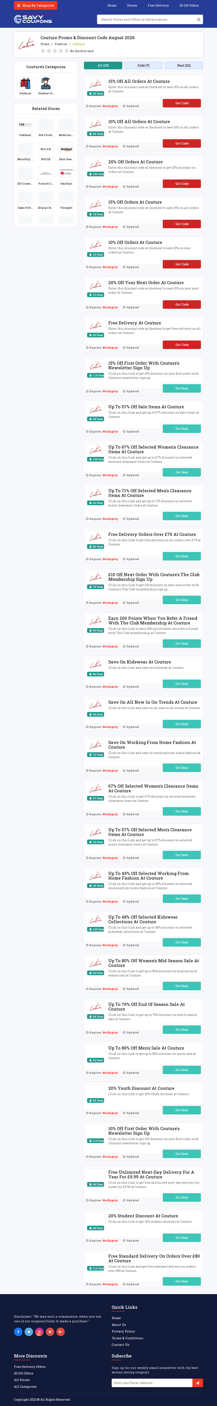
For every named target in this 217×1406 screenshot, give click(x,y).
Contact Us (120, 1344)
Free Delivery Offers (30, 1366)
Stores (132, 5)
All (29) (103, 65)
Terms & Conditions (127, 1338)
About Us (119, 1325)
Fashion (61, 44)
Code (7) (143, 65)
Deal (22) (184, 65)
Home (112, 5)
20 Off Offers (189, 5)
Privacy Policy (123, 1331)
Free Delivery (158, 5)
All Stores (22, 1380)
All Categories (25, 1386)
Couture (78, 44)
